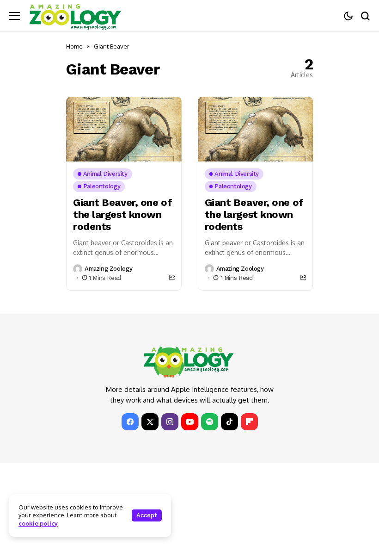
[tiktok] (229, 421)
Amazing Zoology (108, 268)
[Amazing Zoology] (75, 15)
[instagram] (169, 421)
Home (74, 46)
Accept (146, 515)
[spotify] (209, 421)
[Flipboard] (249, 421)
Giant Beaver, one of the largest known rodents (122, 215)
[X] (150, 421)
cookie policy (38, 523)
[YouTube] (189, 421)
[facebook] (130, 421)
